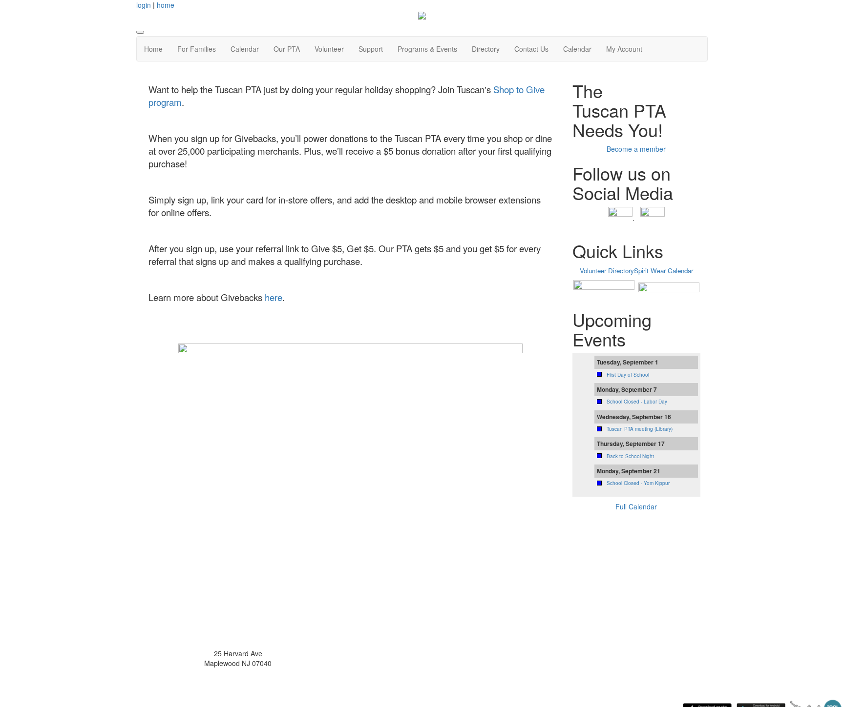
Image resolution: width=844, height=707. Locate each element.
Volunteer (329, 49)
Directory (486, 49)
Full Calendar (636, 506)
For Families (196, 49)
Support (371, 49)
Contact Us (531, 49)
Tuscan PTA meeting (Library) (640, 428)
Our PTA (287, 49)
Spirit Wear (650, 270)
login (143, 5)
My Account (624, 49)
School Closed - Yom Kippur (638, 483)
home (165, 5)
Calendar (245, 49)
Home (153, 49)
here (273, 297)
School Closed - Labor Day (637, 401)
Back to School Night (630, 456)
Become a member (636, 149)
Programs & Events (427, 49)
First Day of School (628, 374)
